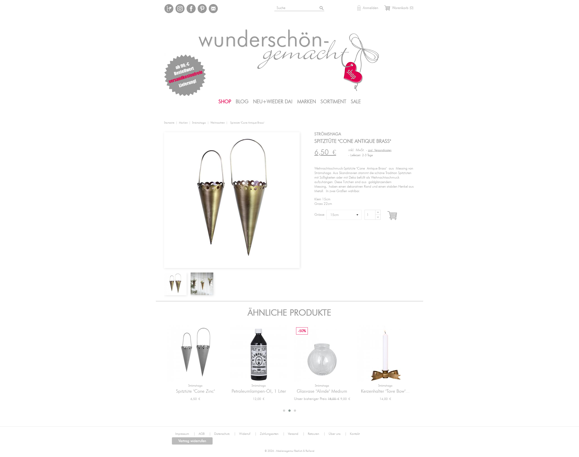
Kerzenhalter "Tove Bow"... (385, 391)
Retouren (316, 433)
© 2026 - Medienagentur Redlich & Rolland (289, 451)
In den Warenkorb (396, 215)
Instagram (180, 8)
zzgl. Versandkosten (380, 150)
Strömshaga (195, 385)
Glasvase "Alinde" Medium (322, 391)
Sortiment (333, 101)
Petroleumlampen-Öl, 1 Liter (259, 391)
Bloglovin (168, 8)
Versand (296, 433)
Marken (306, 101)
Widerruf (247, 433)
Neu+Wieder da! (273, 101)
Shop (224, 101)
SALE (356, 101)
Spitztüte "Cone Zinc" (195, 391)
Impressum (185, 433)
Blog (242, 101)
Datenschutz (225, 433)
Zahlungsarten (272, 433)
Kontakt (355, 433)
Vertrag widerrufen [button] (192, 441)
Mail (213, 8)
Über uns (337, 433)
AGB (205, 433)
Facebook (191, 8)
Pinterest (202, 8)
